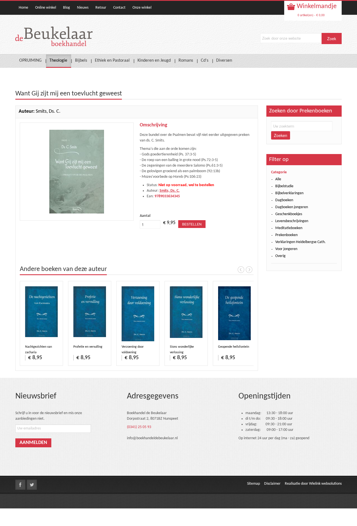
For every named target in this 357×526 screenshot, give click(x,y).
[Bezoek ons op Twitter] (32, 485)
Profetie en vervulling (87, 347)
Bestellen (192, 224)
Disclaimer (272, 484)
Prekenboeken (286, 235)
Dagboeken (284, 200)
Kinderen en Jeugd (154, 60)
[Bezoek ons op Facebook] (20, 485)
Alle (278, 179)
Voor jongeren (286, 249)
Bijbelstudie (284, 186)
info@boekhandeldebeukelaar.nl (152, 438)
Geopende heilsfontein (233, 347)
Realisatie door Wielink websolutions (313, 484)
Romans (185, 60)
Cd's (204, 60)
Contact (119, 8)
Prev (241, 269)
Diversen (224, 60)
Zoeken (280, 135)
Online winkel (45, 8)
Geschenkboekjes (288, 214)
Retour (100, 8)
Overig (280, 256)
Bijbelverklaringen (289, 193)
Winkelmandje (316, 6)
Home (23, 8)
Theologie (58, 60)
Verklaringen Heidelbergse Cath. (300, 242)
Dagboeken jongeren (291, 207)
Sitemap (253, 484)
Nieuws (82, 8)
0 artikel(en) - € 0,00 (311, 15)
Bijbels (81, 60)
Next (249, 269)
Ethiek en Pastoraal (112, 60)
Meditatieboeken (288, 228)
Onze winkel (141, 8)
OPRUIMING (30, 60)
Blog (66, 8)
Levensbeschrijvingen (291, 221)
